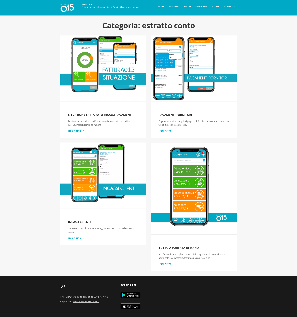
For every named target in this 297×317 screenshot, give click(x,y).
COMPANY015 (101, 296)
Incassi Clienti (79, 222)
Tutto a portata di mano (179, 248)
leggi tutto (74, 131)
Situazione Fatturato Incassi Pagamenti (100, 115)
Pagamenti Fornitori (175, 115)
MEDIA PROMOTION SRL (86, 301)
